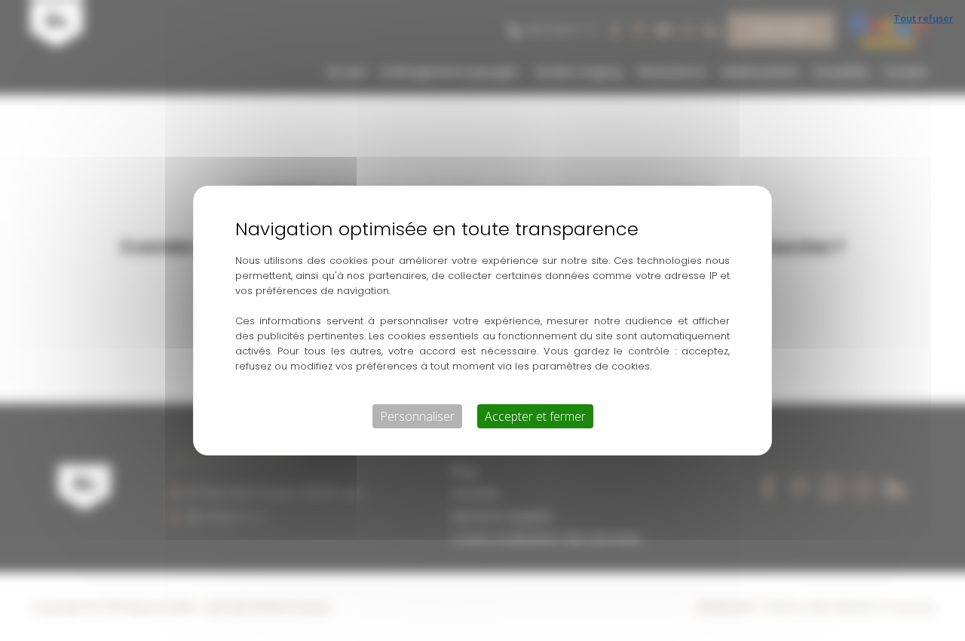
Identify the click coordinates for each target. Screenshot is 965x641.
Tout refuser (923, 18)
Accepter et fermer (535, 416)
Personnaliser (417, 416)
